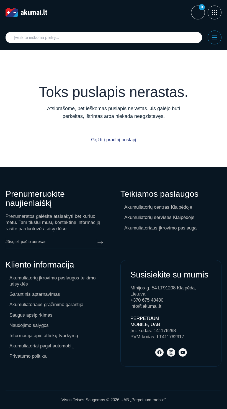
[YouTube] (183, 352)
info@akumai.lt (145, 306)
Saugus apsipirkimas (31, 315)
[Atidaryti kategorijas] (214, 12)
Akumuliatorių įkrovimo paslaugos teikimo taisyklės (52, 281)
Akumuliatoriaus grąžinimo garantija (46, 304)
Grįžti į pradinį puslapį (113, 139)
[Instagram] (171, 352)
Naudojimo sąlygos (29, 325)
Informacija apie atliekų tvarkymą (43, 335)
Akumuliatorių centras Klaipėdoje (158, 207)
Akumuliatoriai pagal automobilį (41, 346)
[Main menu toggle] (214, 37)
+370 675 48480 (146, 300)
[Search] (195, 37)
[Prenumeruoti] (100, 242)
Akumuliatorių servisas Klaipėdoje (159, 217)
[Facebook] (159, 352)
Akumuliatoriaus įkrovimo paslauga (160, 228)
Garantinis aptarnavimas (34, 294)
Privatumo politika (28, 356)
